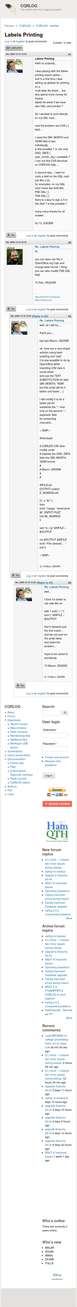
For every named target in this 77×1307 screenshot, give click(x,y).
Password (50, 743)
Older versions (18, 732)
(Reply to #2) (40, 316)
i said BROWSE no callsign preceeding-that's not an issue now (57, 1041)
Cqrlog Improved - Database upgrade (56, 904)
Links (10, 794)
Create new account (57, 757)
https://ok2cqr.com (43, 299)
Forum (11, 716)
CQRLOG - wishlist (47, 25)
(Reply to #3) (45, 582)
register (20, 41)
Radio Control (18, 778)
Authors (12, 786)
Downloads (14, 720)
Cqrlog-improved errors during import (57, 896)
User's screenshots (18, 755)
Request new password (53, 763)
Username (50, 729)
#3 (69, 316)
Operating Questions (57, 891)
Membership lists (20, 735)
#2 (69, 242)
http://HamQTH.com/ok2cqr (47, 296)
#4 (69, 582)
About (10, 712)
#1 (69, 54)
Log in (8, 41)
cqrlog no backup (55, 871)
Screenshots (14, 751)
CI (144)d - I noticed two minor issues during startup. (57, 863)
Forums (9, 25)
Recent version (19, 724)
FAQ (13, 767)
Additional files (18, 739)
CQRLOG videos (20, 782)
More (69, 918)
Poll (9, 790)
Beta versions (18, 728)
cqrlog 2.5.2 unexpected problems (58, 912)
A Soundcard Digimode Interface (21, 772)
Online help (17, 763)
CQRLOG (28, 5)
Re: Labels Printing (47, 246)
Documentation (16, 759)
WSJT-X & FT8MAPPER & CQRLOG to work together (55, 992)
